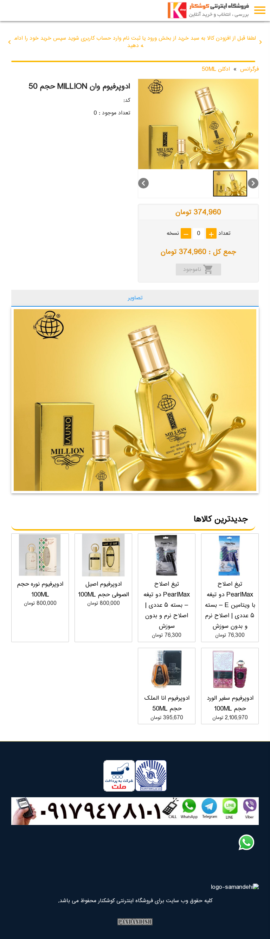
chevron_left (9, 42)
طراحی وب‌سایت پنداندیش (135, 921)
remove (186, 234)
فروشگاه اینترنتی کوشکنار (209, 10)
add (211, 234)
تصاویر (135, 298)
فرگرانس (249, 69)
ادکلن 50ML (216, 69)
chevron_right (260, 42)
